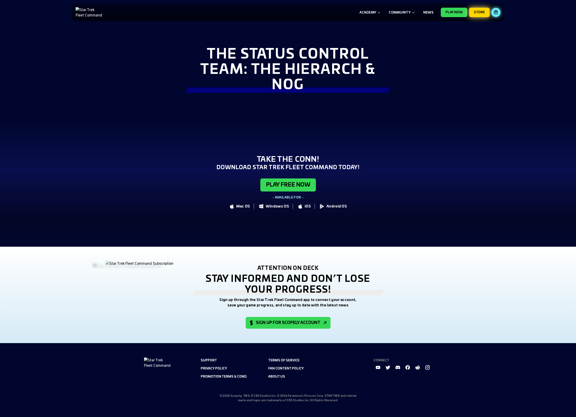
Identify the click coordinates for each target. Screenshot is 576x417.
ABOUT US (276, 376)
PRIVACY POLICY (214, 368)
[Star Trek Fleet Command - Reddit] (417, 367)
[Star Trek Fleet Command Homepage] (158, 363)
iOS (308, 206)
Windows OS (277, 206)
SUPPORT (209, 360)
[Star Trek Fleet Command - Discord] (397, 367)
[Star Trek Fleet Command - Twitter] (387, 367)
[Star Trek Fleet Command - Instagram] (427, 367)
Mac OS (243, 206)
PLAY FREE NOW (288, 185)
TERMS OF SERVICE (283, 360)
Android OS (336, 206)
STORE (479, 12)
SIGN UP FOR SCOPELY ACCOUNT (288, 323)
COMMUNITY (400, 12)
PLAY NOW (454, 12)
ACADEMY (368, 12)
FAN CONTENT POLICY (286, 368)
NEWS (428, 12)
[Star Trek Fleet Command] (90, 12)
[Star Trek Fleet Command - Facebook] (407, 367)
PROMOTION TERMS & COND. (224, 376)
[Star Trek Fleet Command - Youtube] (378, 367)
